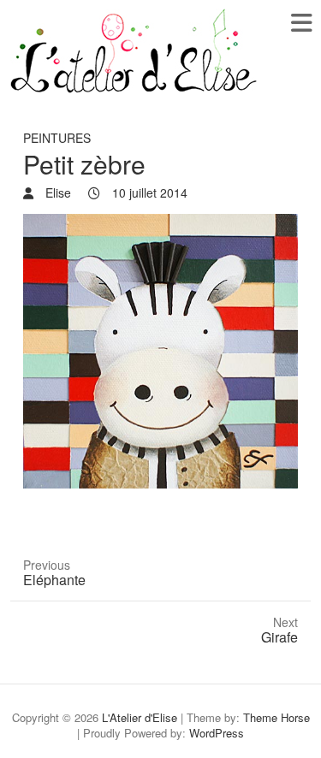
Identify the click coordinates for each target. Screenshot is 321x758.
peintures (57, 138)
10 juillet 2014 (148, 192)
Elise (56, 192)
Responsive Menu (301, 23)
